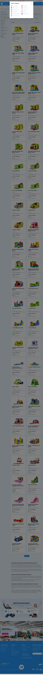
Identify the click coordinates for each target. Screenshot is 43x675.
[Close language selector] (31, 3)
